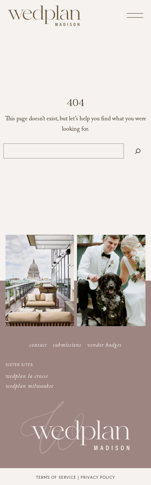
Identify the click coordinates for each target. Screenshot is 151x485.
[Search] (138, 150)
